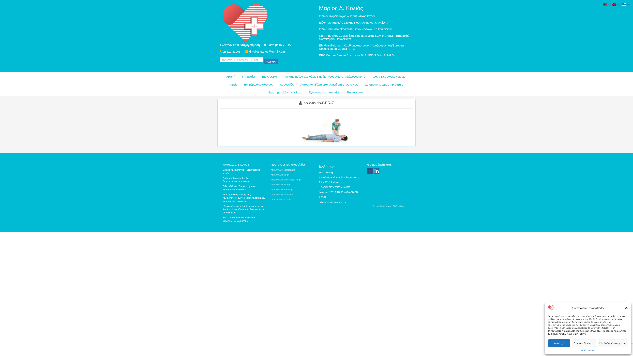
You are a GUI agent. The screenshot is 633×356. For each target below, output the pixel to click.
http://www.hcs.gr (280, 174)
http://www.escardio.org (283, 169)
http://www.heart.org (281, 189)
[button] (626, 308)
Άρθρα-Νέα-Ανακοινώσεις (388, 76)
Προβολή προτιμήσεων (613, 343)
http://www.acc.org (280, 184)
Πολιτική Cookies (586, 350)
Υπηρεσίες (249, 76)
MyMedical (398, 206)
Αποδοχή (559, 343)
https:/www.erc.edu (281, 199)
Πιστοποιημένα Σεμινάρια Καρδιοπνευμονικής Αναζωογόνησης (324, 76)
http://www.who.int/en (282, 194)
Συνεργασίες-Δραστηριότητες (384, 84)
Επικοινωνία (355, 92)
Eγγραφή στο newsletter (324, 92)
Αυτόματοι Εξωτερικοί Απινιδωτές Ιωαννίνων (329, 84)
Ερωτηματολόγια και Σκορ (285, 92)
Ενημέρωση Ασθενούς (258, 84)
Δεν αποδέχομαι (584, 343)
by (374, 206)
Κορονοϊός (287, 84)
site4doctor (382, 206)
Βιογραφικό (269, 76)
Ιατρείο (233, 84)
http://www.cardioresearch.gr (286, 179)
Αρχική (230, 76)
